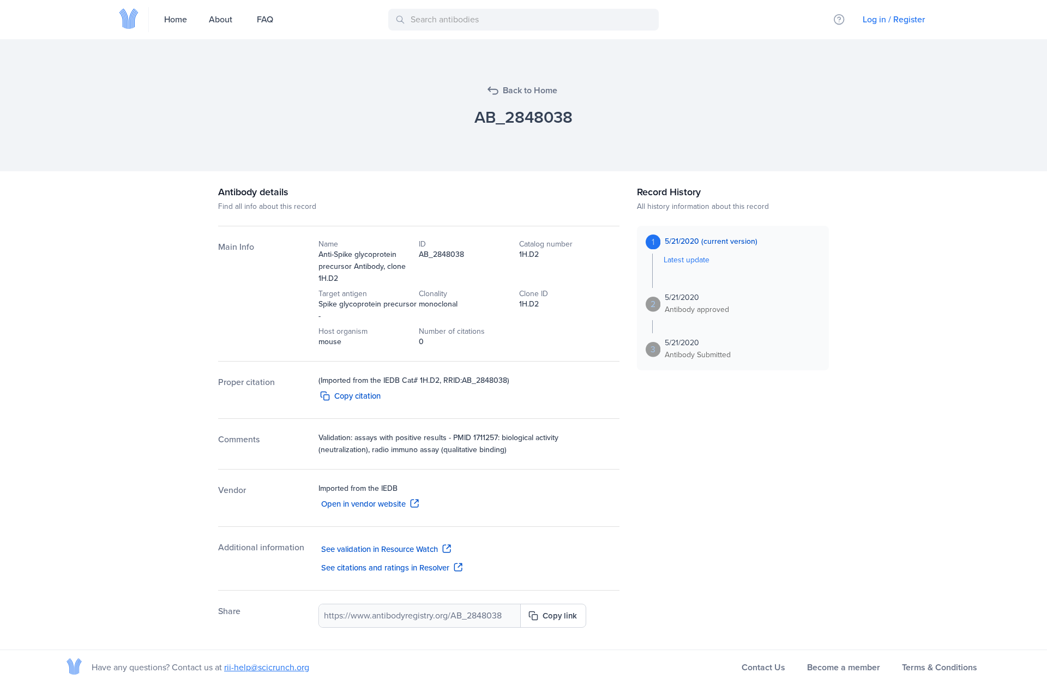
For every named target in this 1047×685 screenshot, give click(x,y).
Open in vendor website (363, 504)
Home (175, 19)
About (220, 19)
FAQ (265, 19)
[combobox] (525, 19)
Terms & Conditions (939, 667)
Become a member (843, 667)
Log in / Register (894, 19)
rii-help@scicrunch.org (266, 667)
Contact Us (763, 667)
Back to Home (530, 90)
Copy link (560, 616)
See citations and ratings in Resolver (385, 568)
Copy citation (357, 396)
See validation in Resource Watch (379, 549)
